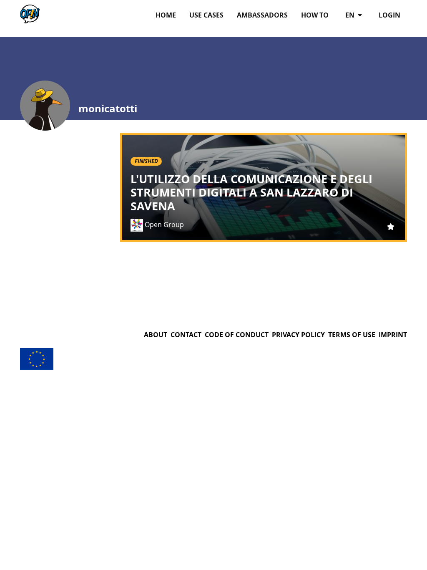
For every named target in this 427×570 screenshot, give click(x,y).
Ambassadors (262, 15)
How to (315, 15)
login (389, 15)
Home (166, 15)
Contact (186, 334)
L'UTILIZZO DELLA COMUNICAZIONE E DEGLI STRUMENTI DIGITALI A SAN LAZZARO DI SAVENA (251, 192)
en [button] (350, 15)
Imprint (393, 334)
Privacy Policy (298, 334)
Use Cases (206, 15)
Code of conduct (237, 334)
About (155, 334)
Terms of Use (351, 334)
